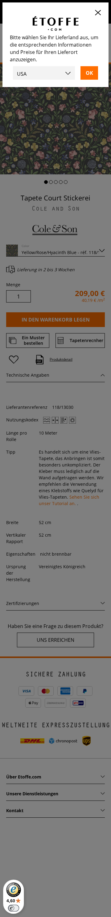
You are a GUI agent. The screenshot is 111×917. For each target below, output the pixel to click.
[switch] (13, 908)
